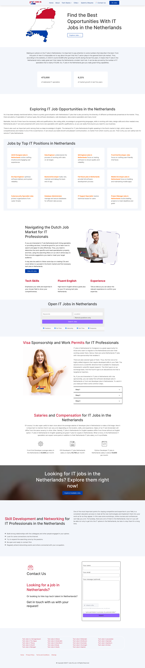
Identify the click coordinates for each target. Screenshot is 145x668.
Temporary (93, 328)
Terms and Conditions (42, 655)
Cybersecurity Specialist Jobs (22, 196)
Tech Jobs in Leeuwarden (105, 639)
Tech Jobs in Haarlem (79, 647)
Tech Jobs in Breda (53, 645)
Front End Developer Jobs (120, 155)
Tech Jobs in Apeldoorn (105, 643)
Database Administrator (53, 196)
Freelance (47, 328)
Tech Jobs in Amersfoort (55, 643)
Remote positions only (83, 318)
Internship (70, 328)
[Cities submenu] (78, 2)
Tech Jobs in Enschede (80, 643)
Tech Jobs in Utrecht (28, 645)
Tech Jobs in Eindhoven (80, 641)
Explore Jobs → (75, 35)
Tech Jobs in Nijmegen (29, 647)
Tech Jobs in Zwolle (53, 647)
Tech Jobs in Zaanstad (104, 641)
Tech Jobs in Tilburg (28, 643)
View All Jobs (32, 271)
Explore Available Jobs (72, 493)
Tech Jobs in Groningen (80, 645)
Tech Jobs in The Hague (29, 641)
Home (22, 655)
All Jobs (114, 3)
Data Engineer (50, 155)
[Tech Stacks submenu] (71, 2)
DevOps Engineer (17, 177)
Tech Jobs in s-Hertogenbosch (31, 639)
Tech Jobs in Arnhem (104, 645)
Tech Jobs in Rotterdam (80, 639)
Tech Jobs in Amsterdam (55, 641)
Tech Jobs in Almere (54, 639)
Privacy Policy (30, 655)
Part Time (81, 328)
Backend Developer (52, 177)
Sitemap (53, 655)
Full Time (59, 328)
